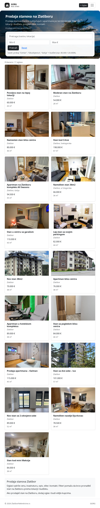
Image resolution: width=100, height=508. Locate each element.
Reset (24, 47)
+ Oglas (83, 5)
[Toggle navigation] (92, 5)
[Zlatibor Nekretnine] (16, 5)
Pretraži (13, 47)
